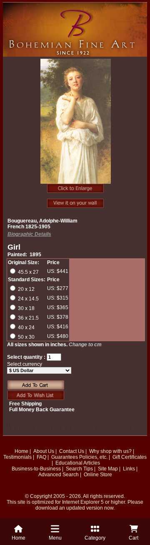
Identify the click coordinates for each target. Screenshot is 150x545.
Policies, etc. (93, 457)
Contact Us (71, 451)
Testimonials (17, 457)
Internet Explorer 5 (83, 502)
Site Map (108, 469)
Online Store (98, 475)
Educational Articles (77, 463)
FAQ (41, 457)
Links (129, 469)
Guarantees (64, 457)
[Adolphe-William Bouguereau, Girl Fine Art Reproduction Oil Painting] (76, 126)
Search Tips (79, 469)
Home (21, 451)
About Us (43, 451)
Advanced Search (58, 475)
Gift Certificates (129, 457)
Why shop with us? (110, 451)
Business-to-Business (36, 469)
